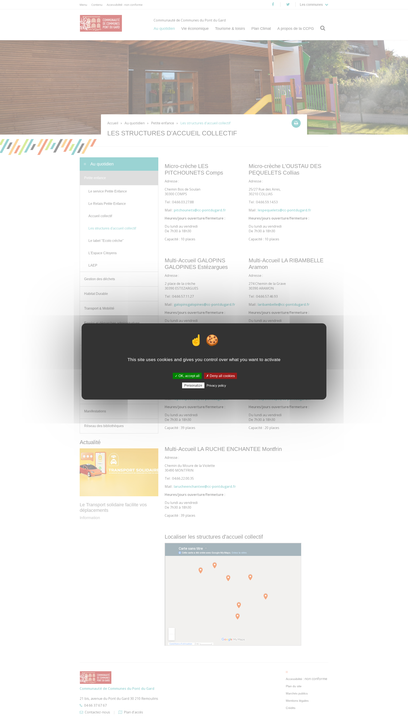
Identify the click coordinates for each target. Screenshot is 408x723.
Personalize (193, 385)
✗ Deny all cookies (220, 376)
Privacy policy (216, 385)
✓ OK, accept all (187, 376)
